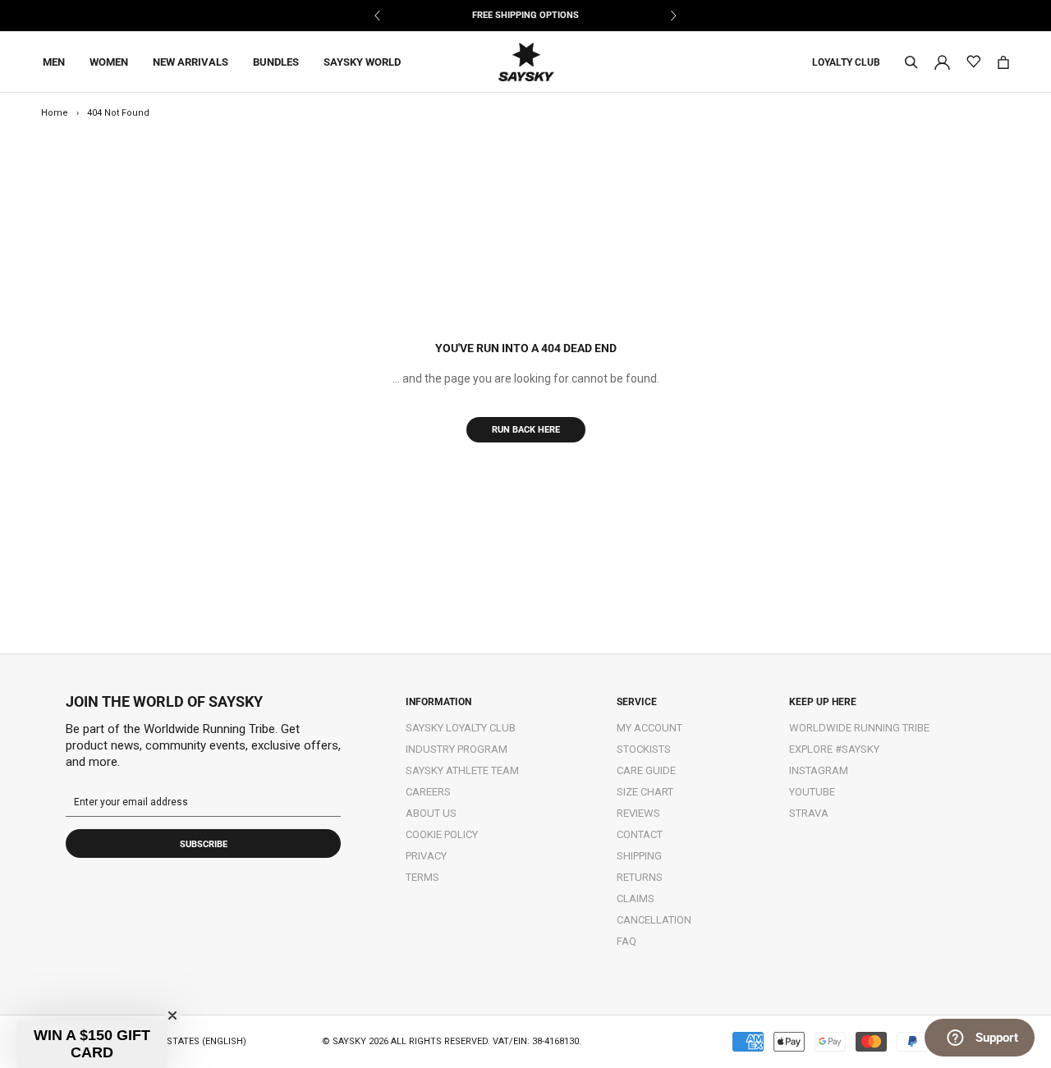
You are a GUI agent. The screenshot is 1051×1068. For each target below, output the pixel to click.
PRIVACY (426, 856)
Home (54, 113)
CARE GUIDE (646, 770)
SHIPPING (639, 856)
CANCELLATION (654, 920)
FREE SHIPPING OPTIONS (525, 15)
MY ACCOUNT (649, 728)
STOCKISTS (644, 749)
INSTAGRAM (818, 770)
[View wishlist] (973, 62)
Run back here (526, 429)
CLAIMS (635, 898)
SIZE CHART (645, 792)
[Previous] (378, 15)
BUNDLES (276, 62)
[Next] (673, 15)
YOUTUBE (812, 792)
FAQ (626, 941)
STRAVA (808, 813)
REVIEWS (638, 813)
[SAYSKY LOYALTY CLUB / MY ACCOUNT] (942, 61)
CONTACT (640, 834)
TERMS (422, 877)
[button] (92, 1044)
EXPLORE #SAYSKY (834, 749)
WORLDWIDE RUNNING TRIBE (859, 728)
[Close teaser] (172, 1015)
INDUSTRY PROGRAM (456, 749)
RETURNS (640, 877)
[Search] (911, 62)
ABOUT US (431, 813)
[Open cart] (1003, 62)
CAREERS (428, 792)
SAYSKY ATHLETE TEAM (462, 770)
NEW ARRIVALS (190, 62)
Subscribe (203, 844)
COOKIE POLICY (442, 834)
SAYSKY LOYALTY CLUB (461, 728)
